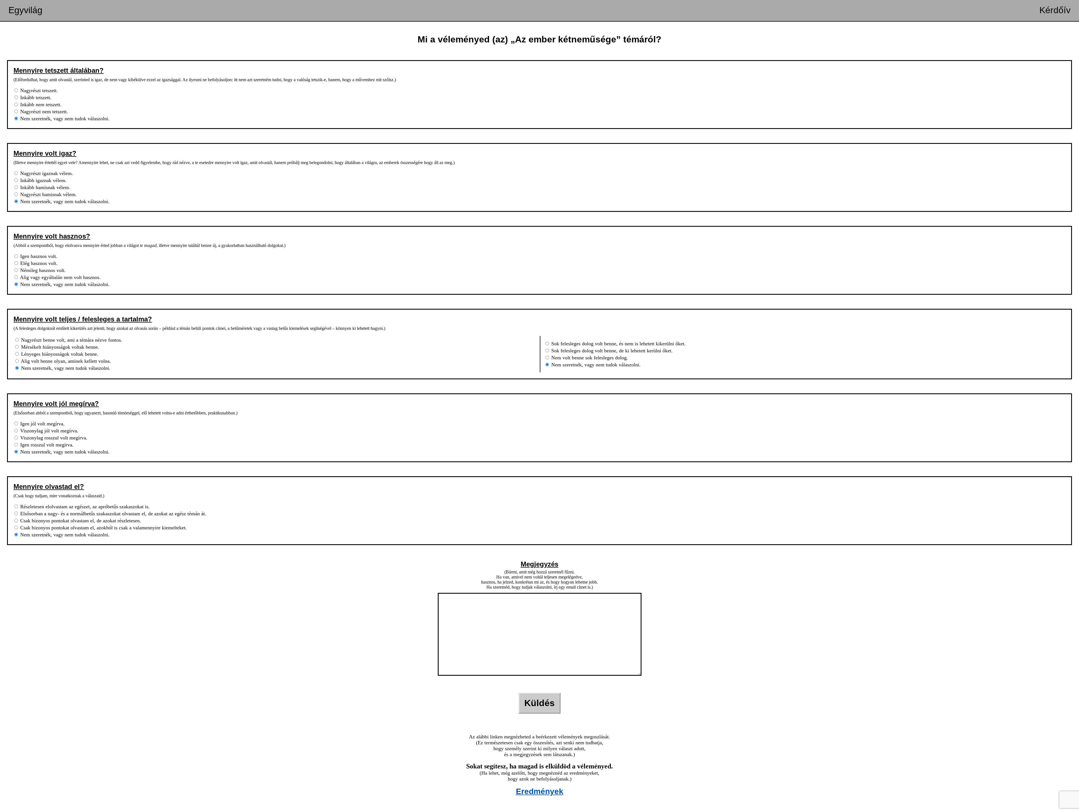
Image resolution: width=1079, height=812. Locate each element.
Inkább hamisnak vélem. (44, 187)
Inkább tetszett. (35, 97)
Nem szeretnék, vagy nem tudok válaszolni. (64, 118)
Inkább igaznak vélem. (43, 180)
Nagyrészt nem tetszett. (43, 111)
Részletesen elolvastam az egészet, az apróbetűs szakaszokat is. (84, 506)
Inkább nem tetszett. (40, 104)
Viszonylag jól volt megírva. (48, 431)
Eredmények (539, 791)
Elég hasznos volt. (38, 263)
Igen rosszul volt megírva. (46, 445)
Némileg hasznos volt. (42, 270)
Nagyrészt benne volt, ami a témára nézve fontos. (71, 340)
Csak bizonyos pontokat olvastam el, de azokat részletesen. (80, 520)
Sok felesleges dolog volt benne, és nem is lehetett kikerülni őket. (618, 343)
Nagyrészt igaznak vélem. (46, 173)
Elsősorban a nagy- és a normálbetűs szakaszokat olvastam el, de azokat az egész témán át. (112, 513)
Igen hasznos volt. (38, 256)
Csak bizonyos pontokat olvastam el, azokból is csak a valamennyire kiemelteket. (103, 527)
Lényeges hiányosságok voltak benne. (59, 354)
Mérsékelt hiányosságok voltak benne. (59, 347)
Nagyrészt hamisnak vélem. (48, 194)
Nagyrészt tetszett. (38, 90)
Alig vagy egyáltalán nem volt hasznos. (60, 277)
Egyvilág (25, 10)
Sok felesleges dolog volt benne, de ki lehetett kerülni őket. (611, 350)
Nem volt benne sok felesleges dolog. (589, 357)
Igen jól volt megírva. (42, 424)
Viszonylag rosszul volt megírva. (53, 438)
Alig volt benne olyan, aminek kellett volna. (65, 361)
